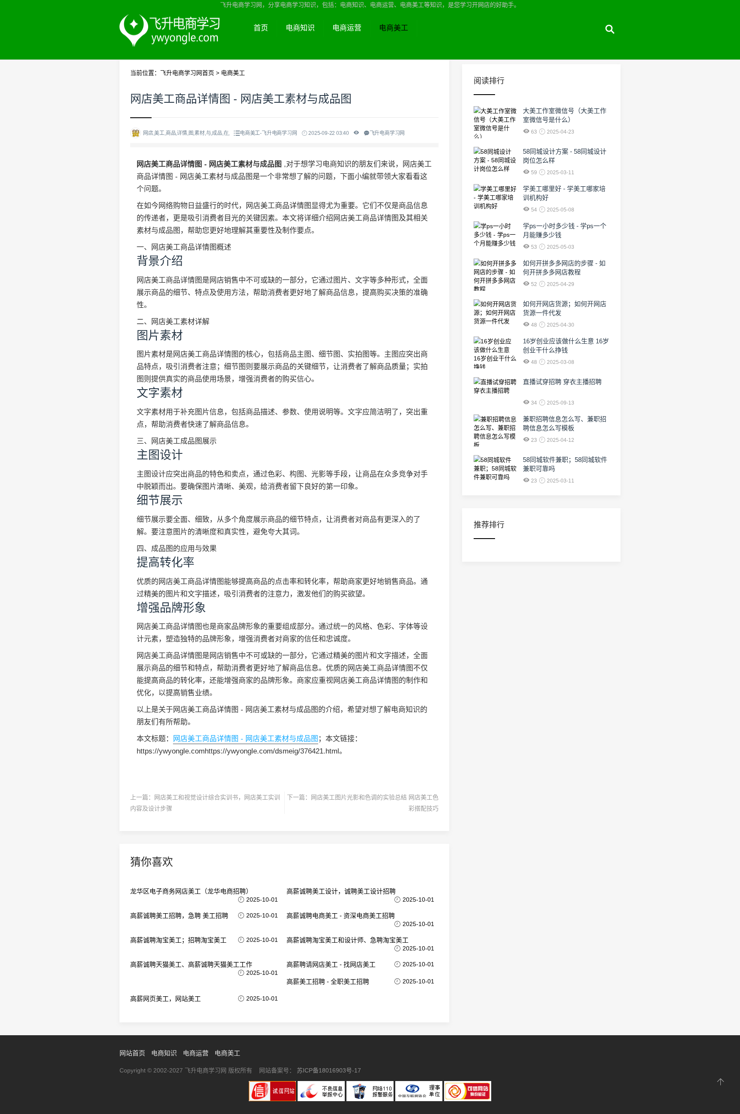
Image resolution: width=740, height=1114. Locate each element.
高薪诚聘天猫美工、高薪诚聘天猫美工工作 (191, 964)
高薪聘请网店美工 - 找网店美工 (331, 964)
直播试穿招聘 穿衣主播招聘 (562, 381)
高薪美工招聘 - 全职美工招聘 (327, 981)
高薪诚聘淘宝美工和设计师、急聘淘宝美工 (347, 940)
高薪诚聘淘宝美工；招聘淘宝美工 (178, 940)
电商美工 (393, 28)
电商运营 (346, 28)
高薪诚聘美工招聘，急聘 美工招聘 (179, 915)
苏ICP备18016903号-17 (329, 1070)
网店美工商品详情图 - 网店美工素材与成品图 (245, 739)
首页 (261, 28)
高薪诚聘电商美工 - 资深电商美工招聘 (340, 915)
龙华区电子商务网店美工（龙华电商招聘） (191, 891)
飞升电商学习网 (182, 38)
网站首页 (132, 1053)
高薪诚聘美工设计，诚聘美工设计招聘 (341, 891)
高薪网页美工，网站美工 (165, 998)
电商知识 (300, 28)
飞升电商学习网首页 (187, 72)
